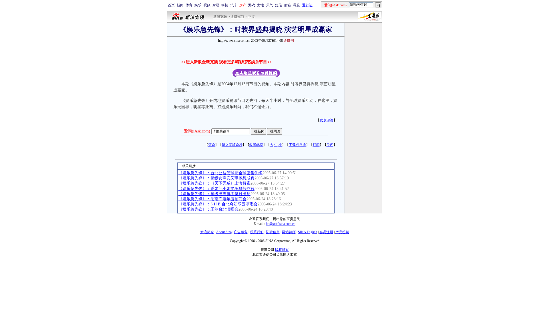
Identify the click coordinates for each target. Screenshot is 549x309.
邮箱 (287, 5)
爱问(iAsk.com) (197, 131)
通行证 (307, 5)
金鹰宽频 (237, 17)
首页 (171, 5)
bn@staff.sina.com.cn (280, 224)
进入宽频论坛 (232, 145)
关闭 (330, 145)
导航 (296, 5)
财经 (215, 5)
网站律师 (289, 232)
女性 (260, 5)
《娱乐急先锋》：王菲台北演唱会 (208, 209)
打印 (316, 145)
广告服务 (241, 232)
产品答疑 (342, 232)
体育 (189, 5)
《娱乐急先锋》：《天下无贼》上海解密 (214, 183)
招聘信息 (273, 232)
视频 (207, 5)
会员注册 (326, 232)
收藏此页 (256, 145)
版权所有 (282, 250)
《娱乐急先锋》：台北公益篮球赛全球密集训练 (220, 173)
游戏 (251, 5)
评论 (211, 145)
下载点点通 (297, 145)
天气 (269, 5)
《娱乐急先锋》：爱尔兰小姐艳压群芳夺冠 (216, 189)
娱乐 (197, 5)
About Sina (224, 232)
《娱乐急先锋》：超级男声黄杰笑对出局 (214, 194)
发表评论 (326, 120)
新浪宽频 (220, 17)
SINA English (307, 232)
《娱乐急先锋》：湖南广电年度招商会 (212, 199)
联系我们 (257, 232)
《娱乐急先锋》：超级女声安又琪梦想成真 (216, 178)
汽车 (233, 5)
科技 (224, 5)
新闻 (180, 5)
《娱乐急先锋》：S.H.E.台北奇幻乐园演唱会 (218, 204)
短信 (278, 5)
